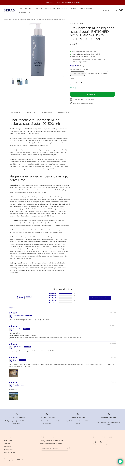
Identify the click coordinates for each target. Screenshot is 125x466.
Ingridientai (63, 112)
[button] (74, 66)
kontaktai (7, 444)
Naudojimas (47, 112)
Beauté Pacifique (76, 23)
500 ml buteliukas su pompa (97, 73)
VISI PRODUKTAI (25, 8)
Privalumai (31, 112)
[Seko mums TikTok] (105, 442)
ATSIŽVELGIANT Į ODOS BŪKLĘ (56, 8)
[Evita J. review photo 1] (13, 373)
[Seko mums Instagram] (100, 442)
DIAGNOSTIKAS (24, 12)
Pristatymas (8, 441)
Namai (6, 19)
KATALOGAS (38, 8)
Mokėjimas (7, 446)
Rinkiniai (73, 8)
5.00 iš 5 (28, 297)
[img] (13, 313)
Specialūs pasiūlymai (86, 8)
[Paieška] (112, 10)
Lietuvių (104, 10)
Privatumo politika (10, 452)
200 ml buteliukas (77, 73)
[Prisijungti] (116, 10)
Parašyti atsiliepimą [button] (99, 298)
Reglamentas (8, 449)
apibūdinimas (15, 112)
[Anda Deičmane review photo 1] (13, 396)
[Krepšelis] (120, 10)
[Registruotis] (67, 448)
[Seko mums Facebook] (95, 442)
